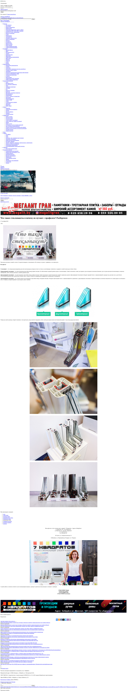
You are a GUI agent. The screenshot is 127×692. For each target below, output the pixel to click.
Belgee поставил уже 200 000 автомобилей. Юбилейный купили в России (17, 660)
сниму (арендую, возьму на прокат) (14, 121)
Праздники (8, 97)
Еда (6, 89)
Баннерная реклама (10, 154)
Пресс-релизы (9, 45)
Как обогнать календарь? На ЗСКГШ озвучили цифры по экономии (16, 664)
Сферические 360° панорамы (12, 78)
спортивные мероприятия (11, 145)
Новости (5, 23)
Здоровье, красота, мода (11, 38)
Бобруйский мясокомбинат (54, 650)
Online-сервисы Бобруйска (12, 79)
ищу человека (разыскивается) (13, 126)
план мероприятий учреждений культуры (15, 146)
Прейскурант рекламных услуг (13, 152)
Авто (7, 82)
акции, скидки (9, 116)
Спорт (7, 34)
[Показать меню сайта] (1, 165)
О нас (2, 17)
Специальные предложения (12, 151)
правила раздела (9, 130)
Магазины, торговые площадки (13, 92)
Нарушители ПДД (10, 52)
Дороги (7, 53)
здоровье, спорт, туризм (11, 70)
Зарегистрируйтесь (11, 14)
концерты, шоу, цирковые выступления (15, 138)
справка (7, 66)
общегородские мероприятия (12, 140)
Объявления (6, 115)
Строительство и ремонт (11, 102)
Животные (8, 55)
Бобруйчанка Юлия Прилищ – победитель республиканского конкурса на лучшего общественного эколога (25, 657)
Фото (4, 132)
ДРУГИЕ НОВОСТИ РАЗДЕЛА (8, 621)
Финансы (8, 104)
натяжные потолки (7, 521)
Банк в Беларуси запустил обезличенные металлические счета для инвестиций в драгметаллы (22, 632)
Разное (7, 63)
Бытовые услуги (9, 83)
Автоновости (9, 36)
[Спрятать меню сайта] (1, 684)
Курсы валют (57, 686)
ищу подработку (9, 111)
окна (4, 514)
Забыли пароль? (4, 9)
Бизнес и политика (10, 33)
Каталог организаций (8, 80)
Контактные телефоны (6, 679)
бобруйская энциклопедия (12, 65)
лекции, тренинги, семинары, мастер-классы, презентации (19, 142)
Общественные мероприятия (12, 57)
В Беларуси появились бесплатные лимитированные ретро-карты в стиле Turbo (19, 639)
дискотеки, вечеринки (11, 139)
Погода (64, 686)
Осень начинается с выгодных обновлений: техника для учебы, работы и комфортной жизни (22, 628)
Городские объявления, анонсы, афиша (14, 29)
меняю (7, 122)
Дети (7, 85)
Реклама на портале (15, 17)
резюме (7, 110)
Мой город (8, 58)
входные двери (6, 516)
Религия (8, 40)
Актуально (8, 26)
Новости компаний (10, 39)
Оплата (21, 17)
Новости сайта (9, 44)
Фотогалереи (9, 77)
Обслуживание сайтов (11, 158)
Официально (9, 28)
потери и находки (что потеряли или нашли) (16, 127)
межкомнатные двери (8, 517)
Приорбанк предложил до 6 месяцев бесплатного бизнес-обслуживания (17, 635)
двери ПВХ (6, 515)
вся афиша (8, 134)
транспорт (8, 67)
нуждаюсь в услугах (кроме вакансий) (14, 124)
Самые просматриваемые (11, 47)
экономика (8, 71)
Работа (4, 107)
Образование (9, 35)
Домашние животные (11, 86)
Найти (2, 200)
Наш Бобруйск (6, 64)
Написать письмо (7, 17)
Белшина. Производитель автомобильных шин (41, 664)
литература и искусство (11, 75)
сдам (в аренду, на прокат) (12, 120)
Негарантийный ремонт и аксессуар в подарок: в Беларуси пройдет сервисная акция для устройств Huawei (25, 625)
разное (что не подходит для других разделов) (16, 128)
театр (7, 136)
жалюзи (5, 523)
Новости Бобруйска (10, 27)
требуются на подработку (11, 109)
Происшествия (9, 54)
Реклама (13, 681)
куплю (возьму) (9, 118)
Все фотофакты (9, 50)
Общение (5, 147)
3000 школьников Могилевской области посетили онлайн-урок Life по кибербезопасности (21, 646)
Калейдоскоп (9, 42)
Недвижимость (9, 94)
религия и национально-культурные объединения (17, 72)
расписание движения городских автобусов (16, 69)
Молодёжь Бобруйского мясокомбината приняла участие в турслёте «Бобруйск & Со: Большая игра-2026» (24, 650)
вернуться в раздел (5, 201)
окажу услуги (9, 123)
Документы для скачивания (12, 160)
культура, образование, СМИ (12, 73)
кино (7, 135)
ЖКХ (7, 51)
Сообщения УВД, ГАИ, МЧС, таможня (14, 31)
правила (8, 113)
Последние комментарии (11, 148)
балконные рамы (7, 519)
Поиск (33, 19)
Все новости (8, 25)
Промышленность (10, 98)
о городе (8, 76)
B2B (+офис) (9, 105)
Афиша (4, 133)
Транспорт (8, 103)
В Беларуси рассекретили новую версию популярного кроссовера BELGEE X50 (19, 642)
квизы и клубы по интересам (12, 143)
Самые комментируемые (11, 46)
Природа (8, 59)
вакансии (8, 108)
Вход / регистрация (5, 20)
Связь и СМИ (9, 99)
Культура (8, 60)
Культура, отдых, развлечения (12, 32)
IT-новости (8, 41)
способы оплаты (9, 114)
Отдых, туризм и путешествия (13, 96)
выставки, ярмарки (10, 141)
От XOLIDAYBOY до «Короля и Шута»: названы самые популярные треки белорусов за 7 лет (22, 653)
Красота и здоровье (10, 90)
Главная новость (9, 153)
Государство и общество (11, 84)
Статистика (8, 161)
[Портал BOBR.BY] (5, 16)
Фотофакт (5, 48)
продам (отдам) (9, 117)
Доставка (8, 88)
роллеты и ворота (7, 522)
